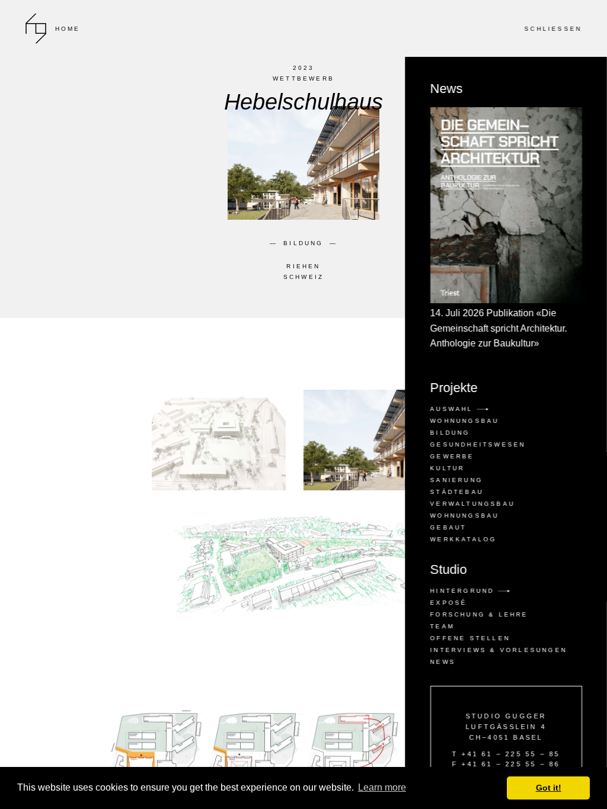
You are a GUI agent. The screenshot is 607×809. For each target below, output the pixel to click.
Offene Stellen (470, 638)
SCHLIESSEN (553, 28)
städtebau (456, 492)
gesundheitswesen (477, 444)
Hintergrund (463, 591)
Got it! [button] (548, 787)
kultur (447, 468)
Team (442, 626)
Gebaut (448, 527)
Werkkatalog (463, 539)
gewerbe (452, 456)
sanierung (456, 480)
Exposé (448, 602)
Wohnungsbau (464, 421)
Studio (448, 569)
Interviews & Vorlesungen (498, 650)
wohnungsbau (464, 515)
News (498, 215)
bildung (449, 432)
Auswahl (453, 409)
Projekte (453, 387)
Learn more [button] (382, 787)
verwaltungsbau (472, 503)
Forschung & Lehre (479, 614)
